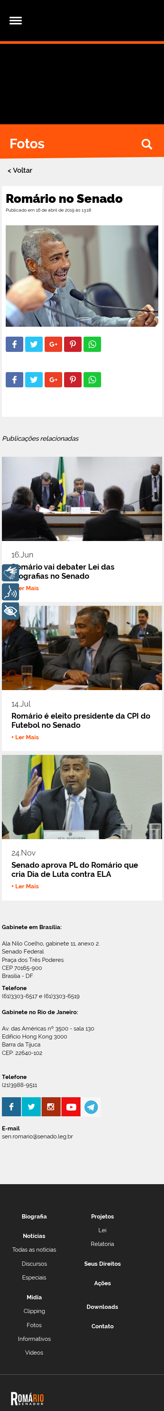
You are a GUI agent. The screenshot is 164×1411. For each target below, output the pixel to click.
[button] (14, 344)
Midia (34, 1297)
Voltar (22, 170)
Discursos (34, 1263)
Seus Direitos (102, 1263)
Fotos (34, 1325)
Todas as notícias (34, 1249)
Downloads (102, 1306)
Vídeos (34, 1352)
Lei (102, 1230)
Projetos (102, 1216)
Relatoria (102, 1244)
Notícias (34, 1236)
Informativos (34, 1339)
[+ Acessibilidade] (10, 611)
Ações (102, 1283)
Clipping (34, 1311)
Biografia (34, 1216)
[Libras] (10, 572)
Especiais (34, 1277)
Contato (103, 1326)
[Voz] (10, 591)
